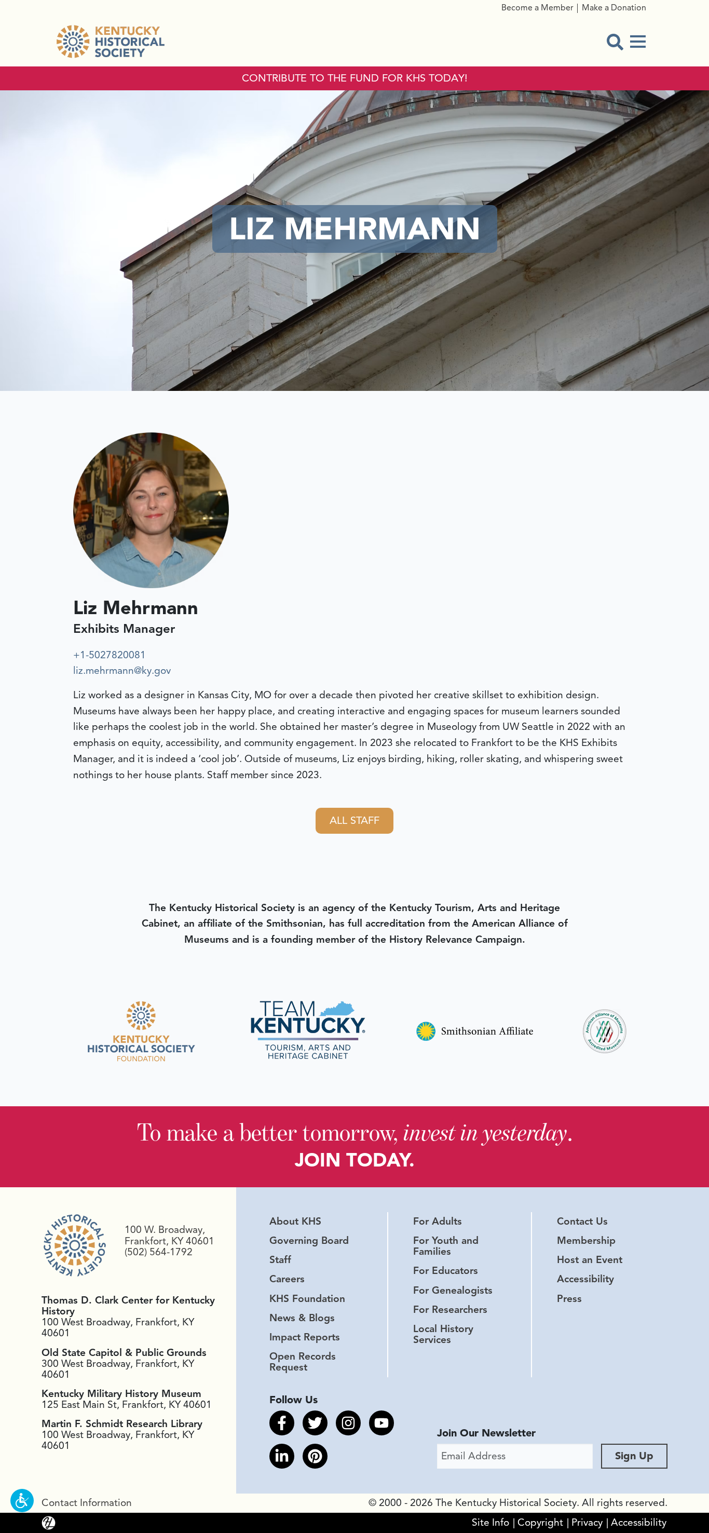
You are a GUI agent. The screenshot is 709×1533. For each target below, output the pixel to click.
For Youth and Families (446, 1246)
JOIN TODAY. (355, 1160)
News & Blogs (302, 1318)
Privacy (587, 1522)
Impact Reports (304, 1337)
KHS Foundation (307, 1299)
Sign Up (634, 1455)
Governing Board (309, 1240)
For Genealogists (453, 1290)
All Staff (354, 820)
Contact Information (87, 1503)
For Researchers (450, 1310)
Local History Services (443, 1334)
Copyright (540, 1522)
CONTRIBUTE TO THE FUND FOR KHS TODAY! (355, 78)
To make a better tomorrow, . (354, 1132)
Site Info (490, 1522)
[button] (22, 1500)
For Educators (445, 1271)
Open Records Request (302, 1362)
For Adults (437, 1221)
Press (569, 1299)
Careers (287, 1279)
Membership (586, 1240)
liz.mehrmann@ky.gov (122, 670)
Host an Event (589, 1260)
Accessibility (585, 1279)
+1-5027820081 (109, 655)
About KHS (295, 1221)
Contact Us (582, 1221)
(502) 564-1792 (159, 1252)
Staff (280, 1260)
